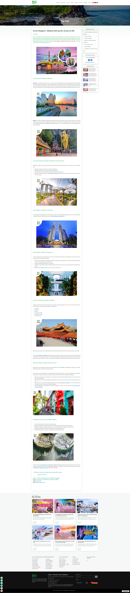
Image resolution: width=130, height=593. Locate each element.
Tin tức (76, 2)
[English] (93, 2)
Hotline (2, 591)
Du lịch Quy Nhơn (35, 564)
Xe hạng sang (75, 561)
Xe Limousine (75, 560)
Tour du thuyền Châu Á (88, 44)
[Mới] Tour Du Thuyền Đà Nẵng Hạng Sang (89, 41)
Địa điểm (85, 2)
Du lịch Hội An (35, 560)
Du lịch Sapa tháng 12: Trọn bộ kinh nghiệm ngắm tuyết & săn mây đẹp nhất (87, 515)
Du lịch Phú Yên (48, 563)
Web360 (76, 590)
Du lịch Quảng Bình (49, 560)
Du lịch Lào (61, 566)
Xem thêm (34, 522)
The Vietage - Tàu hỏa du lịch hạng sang (90, 49)
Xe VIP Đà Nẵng (87, 46)
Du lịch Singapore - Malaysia (64, 564)
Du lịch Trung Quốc (63, 560)
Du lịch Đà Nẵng (35, 558)
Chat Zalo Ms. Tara (2, 586)
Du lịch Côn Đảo (35, 568)
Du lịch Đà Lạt (35, 563)
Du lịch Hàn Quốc (62, 561)
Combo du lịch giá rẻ (88, 38)
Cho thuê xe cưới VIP (76, 562)
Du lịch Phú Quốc (35, 565)
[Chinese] (95, 2)
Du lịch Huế (48, 559)
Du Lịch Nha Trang (49, 561)
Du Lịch (68, 2)
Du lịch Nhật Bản (62, 562)
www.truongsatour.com (53, 583)
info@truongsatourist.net (91, 62)
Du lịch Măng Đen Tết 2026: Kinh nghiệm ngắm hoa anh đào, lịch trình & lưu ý (64, 515)
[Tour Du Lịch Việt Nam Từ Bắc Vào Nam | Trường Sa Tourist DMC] (34, 3)
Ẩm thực (80, 2)
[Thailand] (97, 2)
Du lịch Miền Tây (49, 564)
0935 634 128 (51, 579)
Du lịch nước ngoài (87, 36)
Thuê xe (72, 2)
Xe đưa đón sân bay (76, 564)
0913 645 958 (51, 578)
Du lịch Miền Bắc (49, 568)
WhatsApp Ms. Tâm (2, 583)
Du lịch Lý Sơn (35, 561)
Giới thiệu (63, 2)
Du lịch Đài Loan (62, 565)
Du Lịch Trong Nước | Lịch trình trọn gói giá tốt (90, 33)
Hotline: (90, 57)
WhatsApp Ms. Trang (2, 580)
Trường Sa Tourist (2, 578)
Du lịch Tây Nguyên (49, 565)
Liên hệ (89, 2)
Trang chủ (58, 2)
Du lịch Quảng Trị (49, 567)
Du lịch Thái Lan (62, 558)
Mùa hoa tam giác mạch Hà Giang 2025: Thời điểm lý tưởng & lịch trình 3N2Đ (65, 542)
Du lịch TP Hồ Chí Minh (36, 567)
